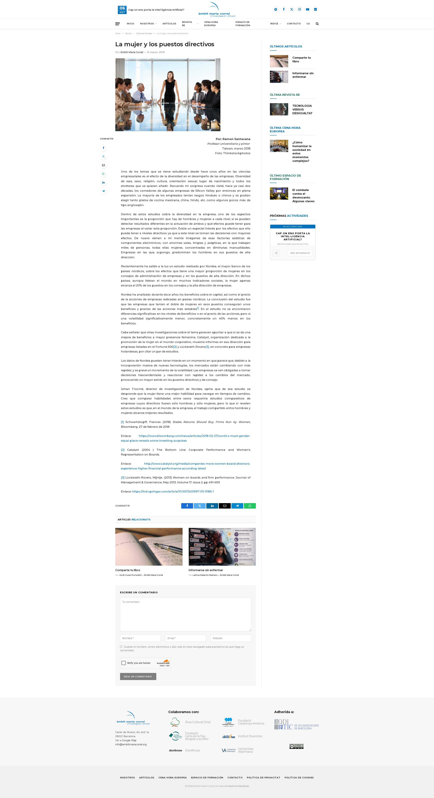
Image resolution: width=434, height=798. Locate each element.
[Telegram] (103, 191)
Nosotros (147, 23)
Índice (274, 23)
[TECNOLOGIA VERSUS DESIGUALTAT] (279, 109)
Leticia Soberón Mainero (205, 575)
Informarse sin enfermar (206, 570)
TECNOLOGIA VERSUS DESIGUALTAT (302, 109)
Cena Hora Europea (211, 24)
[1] (122, 422)
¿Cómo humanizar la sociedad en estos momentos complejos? (301, 152)
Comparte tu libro (127, 570)
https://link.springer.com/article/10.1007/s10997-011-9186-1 (173, 491)
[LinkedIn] (103, 182)
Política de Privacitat (263, 777)
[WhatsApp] (103, 173)
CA (308, 23)
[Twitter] (103, 156)
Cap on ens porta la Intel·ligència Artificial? (156, 9)
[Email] (103, 165)
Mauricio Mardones (238, 786)
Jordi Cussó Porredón (130, 575)
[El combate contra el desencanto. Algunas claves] (279, 193)
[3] (207, 346)
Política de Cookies (299, 777)
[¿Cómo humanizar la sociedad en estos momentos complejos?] (279, 146)
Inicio (130, 23)
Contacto (294, 23)
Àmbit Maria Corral (131, 52)
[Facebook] (103, 147)
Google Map (129, 740)
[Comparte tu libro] (149, 547)
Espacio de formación (243, 24)
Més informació (300, 253)
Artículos (169, 23)
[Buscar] (317, 24)
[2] (175, 346)
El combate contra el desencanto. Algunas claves (303, 195)
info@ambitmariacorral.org (131, 744)
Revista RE (187, 24)
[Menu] (117, 24)
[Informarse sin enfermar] (222, 547)
